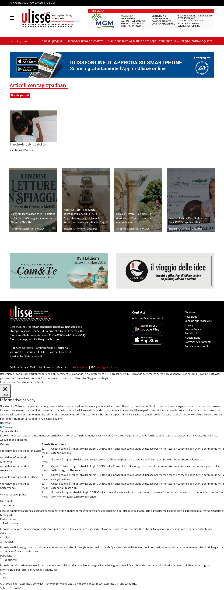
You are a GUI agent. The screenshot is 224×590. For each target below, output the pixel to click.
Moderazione (192, 338)
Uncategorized (20, 95)
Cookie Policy (193, 329)
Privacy (189, 325)
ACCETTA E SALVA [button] (10, 588)
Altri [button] (2, 574)
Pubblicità (191, 333)
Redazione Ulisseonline (22, 228)
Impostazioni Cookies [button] (13, 382)
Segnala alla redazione (198, 321)
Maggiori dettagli (97, 378)
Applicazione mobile (197, 346)
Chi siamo (190, 312)
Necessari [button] (6, 423)
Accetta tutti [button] (35, 382)
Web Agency (81, 367)
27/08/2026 (39, 228)
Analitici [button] (5, 537)
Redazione (191, 317)
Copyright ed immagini (198, 342)
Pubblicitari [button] (7, 556)
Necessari (8, 427)
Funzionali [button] (6, 501)
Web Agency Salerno (108, 367)
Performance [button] (8, 519)
